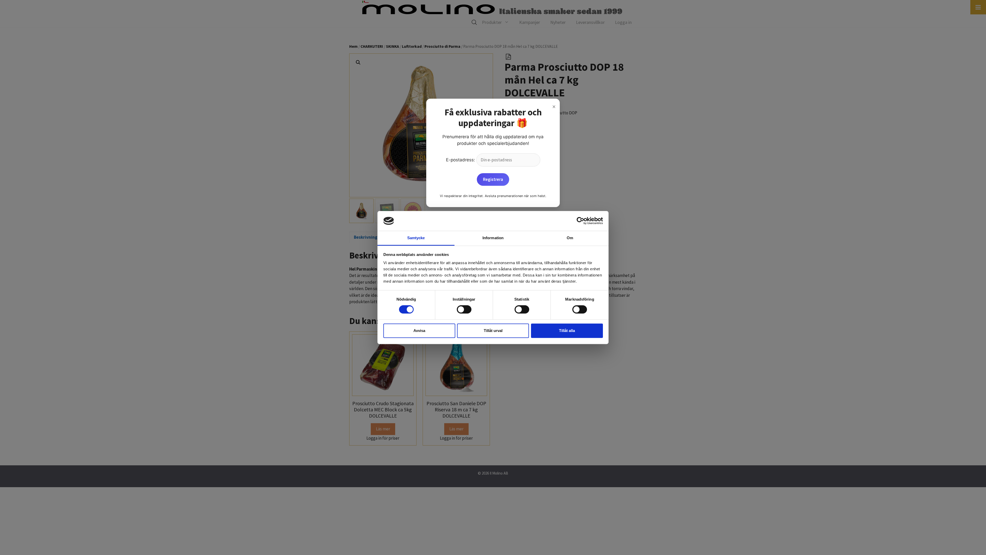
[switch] (464, 309)
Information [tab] (493, 238)
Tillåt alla (567, 330)
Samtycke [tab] (416, 238)
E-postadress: (461, 159)
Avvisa (419, 330)
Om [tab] (570, 238)
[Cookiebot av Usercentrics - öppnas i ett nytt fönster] (580, 221)
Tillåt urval (493, 330)
